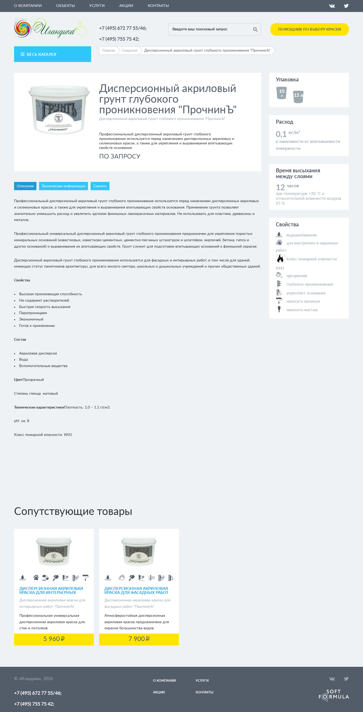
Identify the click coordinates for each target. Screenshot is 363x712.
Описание (25, 186)
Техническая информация (63, 186)
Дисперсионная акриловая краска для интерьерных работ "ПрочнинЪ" (51, 593)
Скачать (100, 186)
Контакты (158, 6)
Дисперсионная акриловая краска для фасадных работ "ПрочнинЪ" (136, 593)
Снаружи (129, 50)
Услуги (97, 6)
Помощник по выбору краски (309, 29)
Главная (108, 50)
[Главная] (50, 37)
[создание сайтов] (334, 700)
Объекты (65, 6)
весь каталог (42, 55)
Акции (126, 6)
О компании (28, 6)
